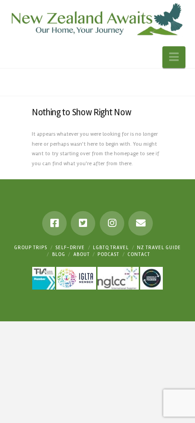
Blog (58, 254)
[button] (173, 57)
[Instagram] (112, 223)
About (81, 254)
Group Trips (30, 248)
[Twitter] (83, 223)
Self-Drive (70, 248)
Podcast (108, 254)
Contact (138, 254)
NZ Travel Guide (159, 248)
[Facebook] (54, 223)
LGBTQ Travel (111, 248)
